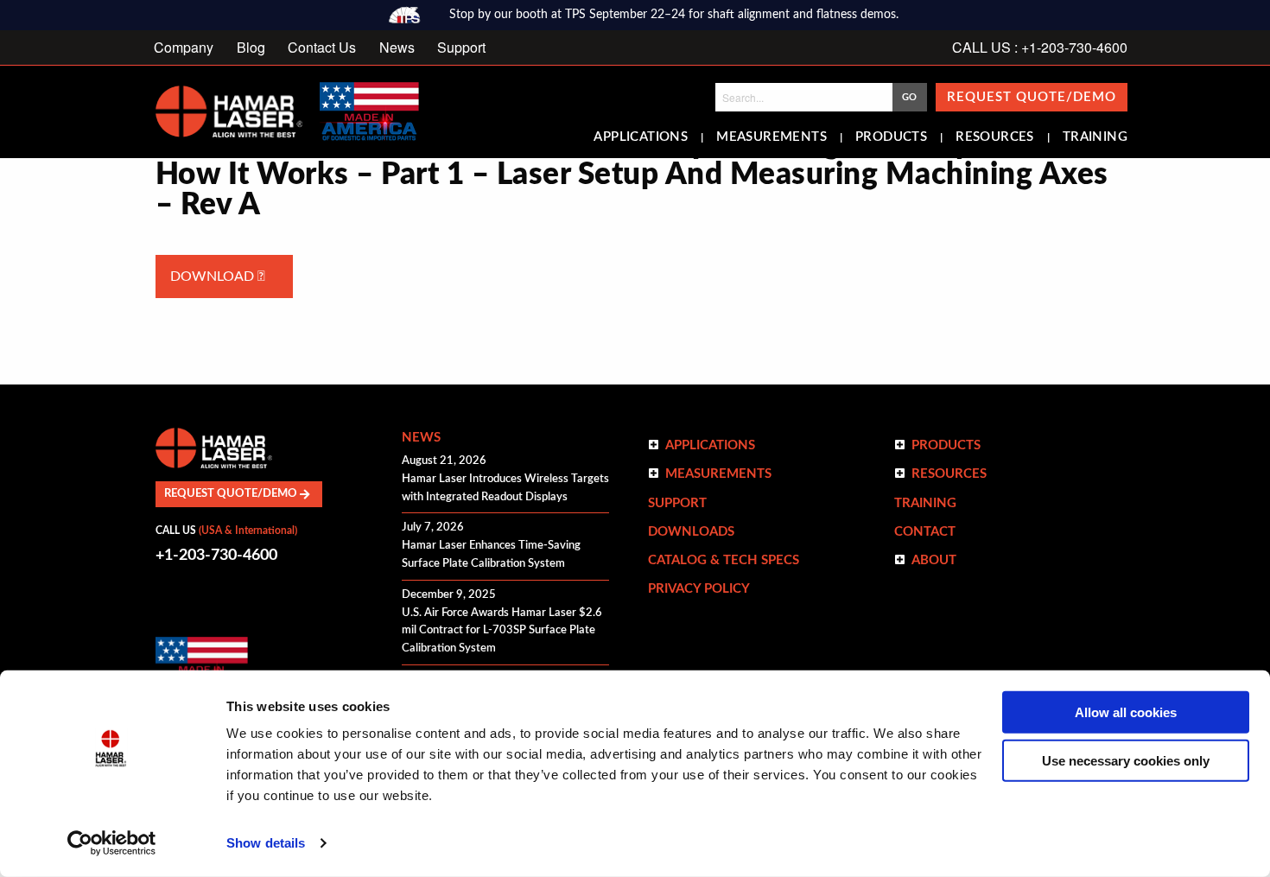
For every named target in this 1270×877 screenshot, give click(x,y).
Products (891, 137)
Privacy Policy (699, 588)
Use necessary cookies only (1126, 760)
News (397, 47)
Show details (265, 843)
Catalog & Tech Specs (723, 560)
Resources (995, 137)
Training (1095, 137)
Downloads (691, 531)
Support (461, 47)
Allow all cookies (1126, 712)
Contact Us (322, 47)
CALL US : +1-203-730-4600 (1039, 47)
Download (213, 276)
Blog (251, 47)
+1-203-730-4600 (216, 555)
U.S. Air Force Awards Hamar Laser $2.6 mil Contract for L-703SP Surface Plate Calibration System (502, 631)
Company (183, 47)
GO (909, 97)
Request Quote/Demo (1031, 97)
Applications (641, 137)
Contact (925, 531)
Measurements (771, 137)
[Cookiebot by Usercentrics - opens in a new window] (111, 843)
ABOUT (933, 560)
